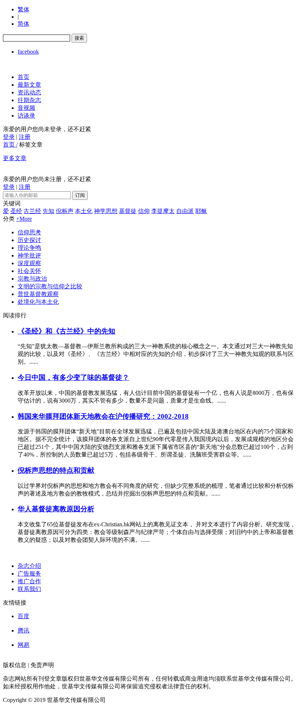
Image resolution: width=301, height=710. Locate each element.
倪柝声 (64, 211)
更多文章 (14, 158)
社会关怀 (29, 271)
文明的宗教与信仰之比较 (50, 286)
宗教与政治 (32, 278)
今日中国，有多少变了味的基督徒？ (73, 377)
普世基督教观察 (38, 294)
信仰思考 (29, 232)
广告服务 (29, 573)
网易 (23, 645)
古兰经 (32, 211)
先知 (48, 211)
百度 (23, 616)
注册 (24, 137)
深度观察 (29, 263)
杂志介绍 (29, 566)
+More (24, 219)
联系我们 (29, 589)
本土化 (84, 211)
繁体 (23, 9)
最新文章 (29, 85)
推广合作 (29, 581)
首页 (23, 77)
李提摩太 (163, 211)
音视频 (26, 108)
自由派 (185, 211)
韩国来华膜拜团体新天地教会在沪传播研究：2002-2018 (103, 416)
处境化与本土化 (38, 302)
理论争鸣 (29, 248)
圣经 (16, 211)
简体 (23, 24)
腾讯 (23, 630)
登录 (9, 137)
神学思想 (105, 211)
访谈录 (26, 115)
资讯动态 (29, 92)
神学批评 (29, 255)
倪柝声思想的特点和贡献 (56, 470)
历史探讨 (29, 240)
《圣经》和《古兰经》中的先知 (66, 331)
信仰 (144, 211)
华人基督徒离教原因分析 (56, 509)
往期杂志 (29, 100)
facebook (28, 51)
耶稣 (201, 211)
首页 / (10, 144)
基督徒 (128, 211)
